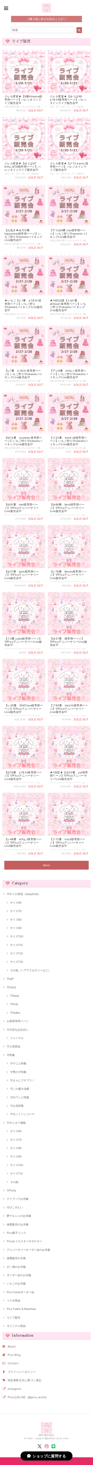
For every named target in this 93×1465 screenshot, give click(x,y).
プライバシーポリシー (22, 1372)
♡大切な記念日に (17, 1029)
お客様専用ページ (17, 1021)
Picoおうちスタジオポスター (24, 1241)
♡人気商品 (13, 1046)
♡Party (11, 1190)
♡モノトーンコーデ (22, 1114)
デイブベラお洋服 (17, 1198)
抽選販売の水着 (16, 1258)
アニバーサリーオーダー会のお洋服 (28, 1249)
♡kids (14, 1004)
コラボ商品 (13, 1300)
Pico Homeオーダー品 (20, 1292)
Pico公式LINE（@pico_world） (28, 1397)
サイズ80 (16, 919)
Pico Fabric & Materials (21, 1309)
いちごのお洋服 (16, 1283)
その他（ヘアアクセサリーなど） (30, 970)
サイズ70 (16, 911)
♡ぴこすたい (15, 1207)
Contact (13, 1363)
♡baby (14, 995)
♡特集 (11, 1055)
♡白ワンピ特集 (19, 1097)
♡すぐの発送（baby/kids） (24, 894)
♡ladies (15, 1012)
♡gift (10, 978)
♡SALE (11, 987)
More (46, 865)
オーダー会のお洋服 (19, 1275)
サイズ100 (16, 936)
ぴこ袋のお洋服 (16, 1266)
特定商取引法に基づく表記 (25, 1380)
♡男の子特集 (18, 1072)
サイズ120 (16, 953)
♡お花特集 (17, 1105)
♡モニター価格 (16, 1122)
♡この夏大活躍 (19, 1088)
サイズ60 (16, 902)
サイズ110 (16, 945)
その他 (14, 1182)
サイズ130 (16, 961)
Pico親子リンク (16, 1232)
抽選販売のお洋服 (17, 1224)
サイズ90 (16, 928)
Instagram (14, 1388)
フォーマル (17, 1038)
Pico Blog (14, 1355)
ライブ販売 (13, 1317)
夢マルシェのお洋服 (19, 1215)
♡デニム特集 (18, 1063)
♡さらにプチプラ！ (22, 1080)
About (12, 1346)
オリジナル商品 (16, 1326)
